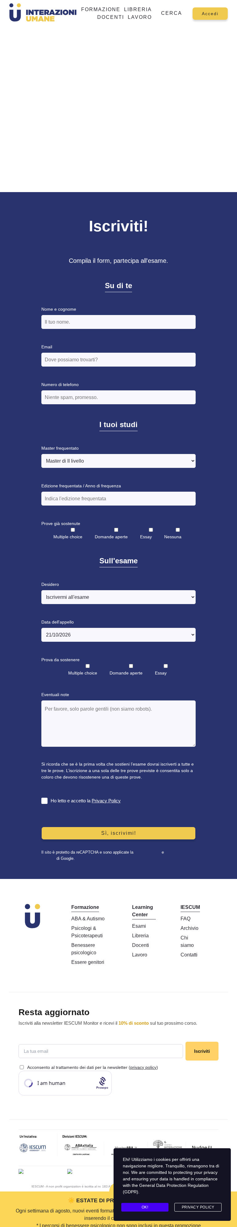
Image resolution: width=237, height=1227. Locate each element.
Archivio (189, 928)
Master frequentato (60, 448)
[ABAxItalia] (81, 1146)
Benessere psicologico (83, 949)
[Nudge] (202, 1146)
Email (46, 346)
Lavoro (140, 17)
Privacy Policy (106, 800)
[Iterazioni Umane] (21, 1172)
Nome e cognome (58, 309)
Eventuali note (55, 694)
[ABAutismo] (69, 1172)
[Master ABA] (126, 1146)
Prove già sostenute (60, 523)
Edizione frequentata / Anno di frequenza (81, 485)
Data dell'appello (57, 622)
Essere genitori (87, 962)
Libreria (138, 9)
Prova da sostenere (60, 659)
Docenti (110, 17)
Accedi (210, 13)
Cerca (171, 13)
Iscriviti (202, 1051)
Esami (139, 926)
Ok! (145, 1207)
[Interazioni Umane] (44, 13)
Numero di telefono (60, 384)
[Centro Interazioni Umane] (167, 1146)
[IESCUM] (38, 1146)
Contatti (189, 954)
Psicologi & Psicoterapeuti (87, 932)
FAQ (185, 918)
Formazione (100, 9)
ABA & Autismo (88, 918)
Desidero (50, 584)
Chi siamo (187, 941)
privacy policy (143, 1067)
